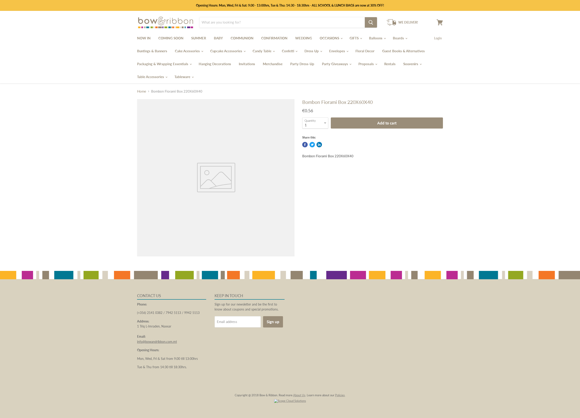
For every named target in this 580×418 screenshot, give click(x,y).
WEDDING (303, 38)
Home (141, 91)
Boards (399, 38)
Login (438, 38)
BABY (218, 38)
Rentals (390, 64)
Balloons (376, 38)
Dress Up (312, 51)
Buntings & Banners (152, 51)
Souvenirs (411, 64)
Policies (340, 395)
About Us (299, 395)
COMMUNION (242, 38)
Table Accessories (151, 77)
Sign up (273, 321)
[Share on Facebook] (305, 144)
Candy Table (262, 51)
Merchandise (273, 64)
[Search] (371, 22)
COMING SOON (171, 38)
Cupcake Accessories (226, 51)
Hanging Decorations (215, 64)
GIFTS (355, 38)
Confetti (288, 51)
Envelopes (337, 51)
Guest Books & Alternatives (403, 51)
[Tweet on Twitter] (312, 144)
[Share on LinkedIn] (319, 144)
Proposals (366, 64)
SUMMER (198, 38)
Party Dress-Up (302, 64)
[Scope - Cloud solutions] (290, 401)
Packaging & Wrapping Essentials (163, 64)
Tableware (182, 77)
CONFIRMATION (274, 38)
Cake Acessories (188, 51)
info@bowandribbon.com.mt (157, 342)
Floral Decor (365, 51)
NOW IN (144, 38)
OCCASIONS (330, 38)
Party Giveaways (335, 64)
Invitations (247, 64)
